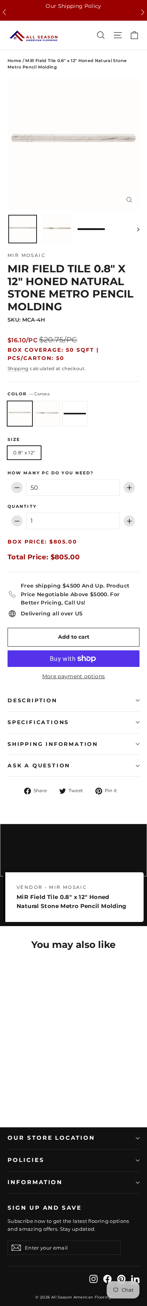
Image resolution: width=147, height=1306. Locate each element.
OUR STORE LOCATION (51, 1137)
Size (14, 439)
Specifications (38, 722)
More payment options (73, 676)
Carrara (20, 413)
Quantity (22, 506)
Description (32, 700)
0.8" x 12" (24, 453)
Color (28, 394)
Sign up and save (45, 1207)
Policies (26, 1160)
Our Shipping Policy (73, 6)
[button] (4, 12)
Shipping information (53, 744)
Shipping (18, 368)
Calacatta (47, 413)
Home (14, 60)
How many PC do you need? (50, 473)
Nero (75, 413)
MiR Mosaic (27, 255)
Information (35, 1182)
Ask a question (39, 765)
